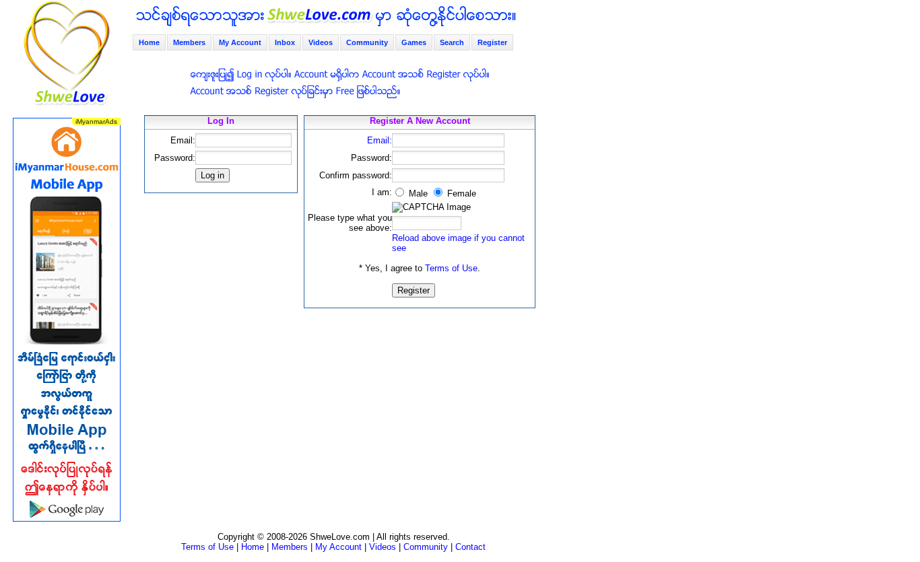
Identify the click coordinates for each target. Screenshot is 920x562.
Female (460, 193)
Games (413, 42)
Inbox (285, 42)
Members (189, 42)
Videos (320, 42)
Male (417, 193)
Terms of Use (451, 268)
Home (149, 42)
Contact (470, 547)
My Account (240, 42)
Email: (379, 140)
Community (367, 42)
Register (492, 42)
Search (452, 42)
